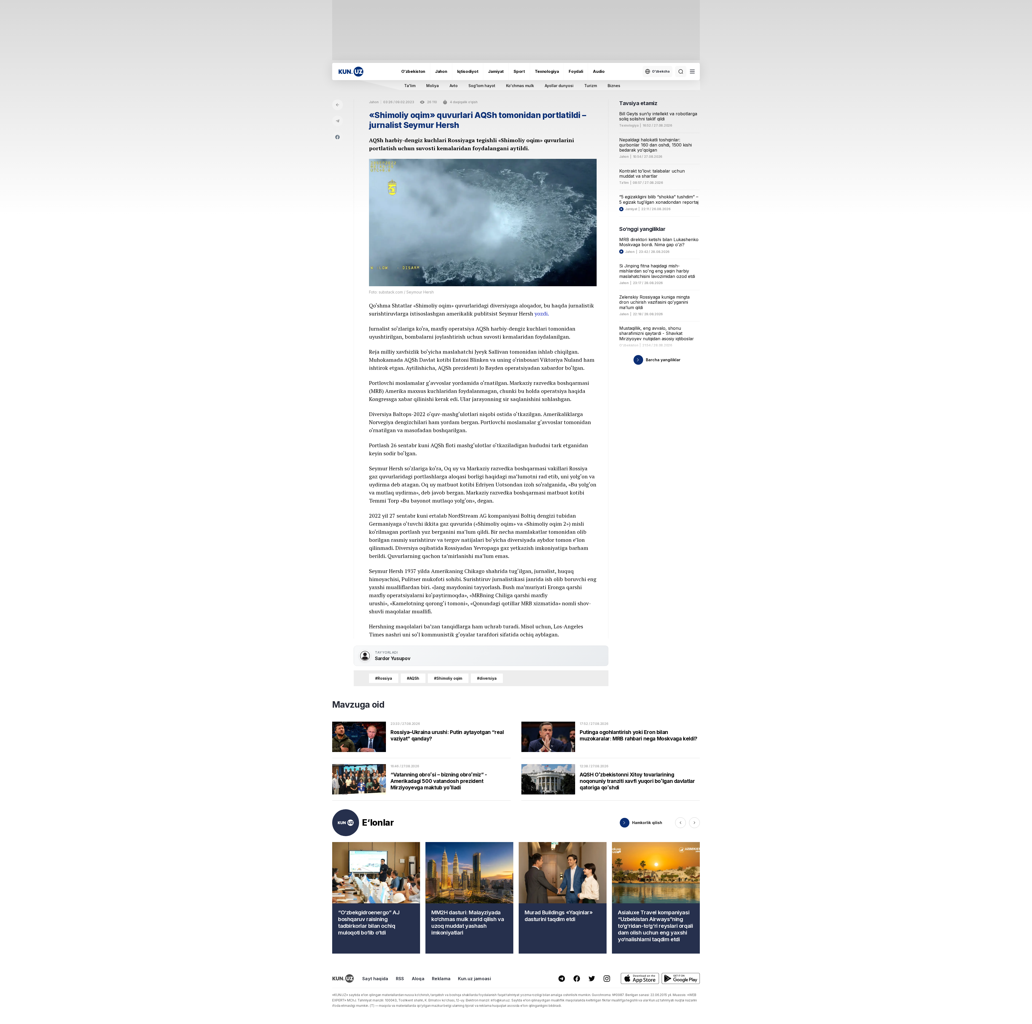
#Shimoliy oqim (448, 678)
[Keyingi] (694, 822)
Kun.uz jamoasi (474, 978)
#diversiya (487, 678)
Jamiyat (496, 71)
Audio (599, 71)
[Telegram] (337, 121)
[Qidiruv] (680, 71)
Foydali (576, 71)
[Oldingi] (680, 822)
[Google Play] (681, 978)
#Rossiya (383, 678)
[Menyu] (692, 71)
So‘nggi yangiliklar (642, 229)
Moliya (432, 85)
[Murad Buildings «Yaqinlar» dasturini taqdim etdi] (563, 898)
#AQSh (413, 678)
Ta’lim (624, 183)
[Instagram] (607, 978)
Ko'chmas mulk (520, 85)
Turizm (590, 85)
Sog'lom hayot (481, 85)
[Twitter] (592, 978)
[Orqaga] (337, 104)
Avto (454, 85)
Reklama (441, 978)
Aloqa (418, 978)
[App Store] (640, 978)
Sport (519, 71)
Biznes (614, 85)
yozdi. (542, 313)
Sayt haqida (375, 978)
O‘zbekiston (413, 71)
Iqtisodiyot (467, 71)
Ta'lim (409, 85)
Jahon (441, 71)
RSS (400, 978)
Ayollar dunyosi (559, 85)
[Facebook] (337, 137)
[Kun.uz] (351, 72)
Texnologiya (547, 71)
